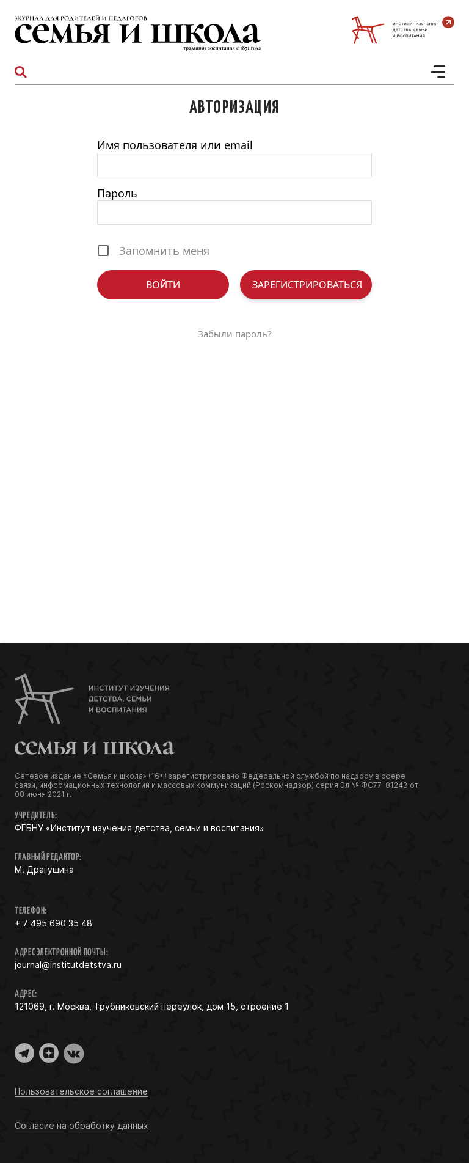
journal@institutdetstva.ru (68, 964)
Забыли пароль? (235, 334)
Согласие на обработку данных (81, 1125)
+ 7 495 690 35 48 (53, 923)
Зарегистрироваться (307, 285)
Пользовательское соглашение (81, 1091)
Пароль (117, 193)
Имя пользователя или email (175, 145)
